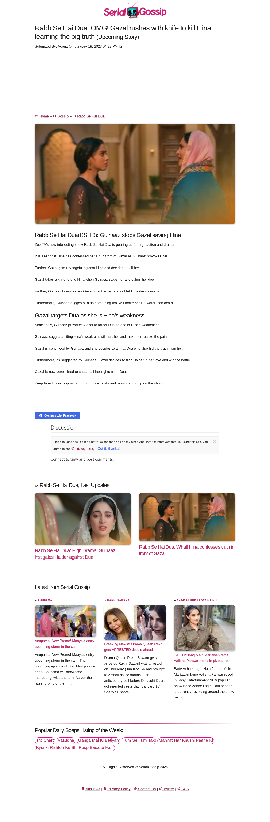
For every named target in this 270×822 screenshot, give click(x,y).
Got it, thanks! (108, 449)
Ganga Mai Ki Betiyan (98, 740)
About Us (92, 789)
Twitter (168, 789)
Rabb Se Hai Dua (90, 116)
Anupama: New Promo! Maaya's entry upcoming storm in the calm (64, 644)
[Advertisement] (135, 81)
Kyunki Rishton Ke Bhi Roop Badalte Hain (75, 747)
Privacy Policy (84, 448)
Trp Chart (45, 740)
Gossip (62, 116)
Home (44, 116)
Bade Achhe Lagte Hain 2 (197, 600)
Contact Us (146, 789)
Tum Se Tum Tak (139, 740)
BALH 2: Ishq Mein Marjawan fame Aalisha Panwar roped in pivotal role (202, 658)
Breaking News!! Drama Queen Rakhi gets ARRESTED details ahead (133, 647)
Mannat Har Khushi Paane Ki (186, 740)
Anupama (45, 600)
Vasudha (66, 740)
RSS (185, 789)
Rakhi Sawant (118, 600)
